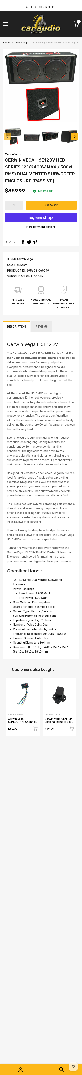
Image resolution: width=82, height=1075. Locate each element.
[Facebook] (23, 242)
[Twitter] (29, 242)
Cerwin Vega (13, 154)
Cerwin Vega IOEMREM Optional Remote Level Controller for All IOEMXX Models (59, 723)
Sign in (43, 7)
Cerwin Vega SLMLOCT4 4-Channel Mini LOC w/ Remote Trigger (22, 723)
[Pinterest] (35, 242)
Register (53, 7)
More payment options (41, 227)
